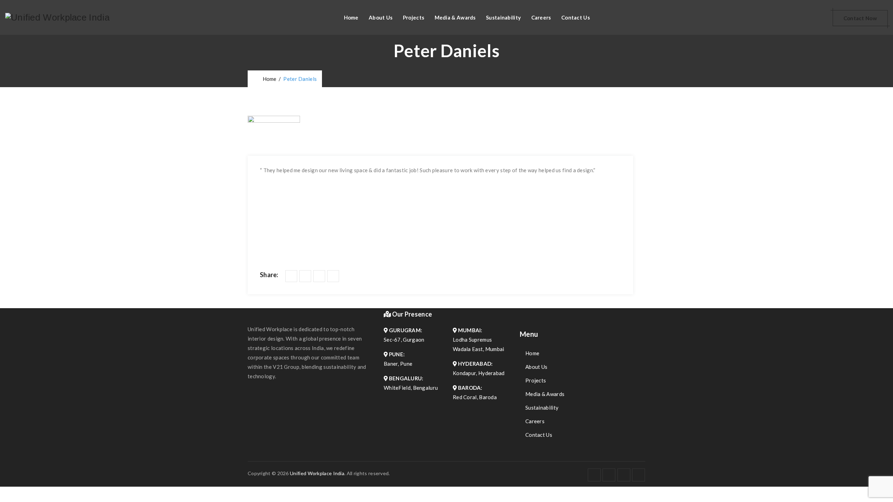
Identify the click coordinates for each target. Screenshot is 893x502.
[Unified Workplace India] (57, 17)
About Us (380, 17)
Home (351, 17)
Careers (541, 17)
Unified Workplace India (317, 473)
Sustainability (503, 17)
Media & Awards (455, 17)
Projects (413, 17)
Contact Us (575, 17)
